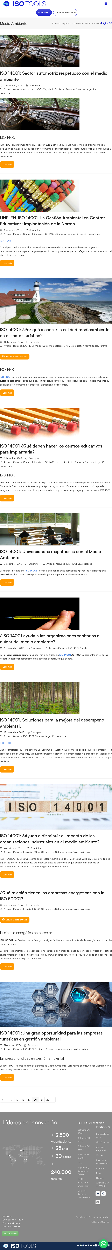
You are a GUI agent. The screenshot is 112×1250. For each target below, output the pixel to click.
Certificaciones (103, 1142)
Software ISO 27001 (84, 1156)
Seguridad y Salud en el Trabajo (83, 1170)
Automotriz (29, 89)
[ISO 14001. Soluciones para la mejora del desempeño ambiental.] (39, 697)
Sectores (70, 89)
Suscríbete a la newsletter (102, 1162)
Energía (27, 908)
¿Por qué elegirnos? (101, 1148)
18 (24, 1099)
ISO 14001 (41, 89)
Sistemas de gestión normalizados (68, 23)
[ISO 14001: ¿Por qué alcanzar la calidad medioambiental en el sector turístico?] (56, 300)
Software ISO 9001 (84, 1131)
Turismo (103, 345)
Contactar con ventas (65, 12)
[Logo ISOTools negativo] (19, 1245)
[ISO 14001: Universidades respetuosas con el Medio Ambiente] (39, 528)
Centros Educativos (33, 233)
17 (18, 1099)
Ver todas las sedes (10, 1233)
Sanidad (84, 648)
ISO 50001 (38, 908)
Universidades (85, 563)
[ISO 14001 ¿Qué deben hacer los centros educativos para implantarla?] (39, 423)
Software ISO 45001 (84, 1148)
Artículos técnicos (13, 89)
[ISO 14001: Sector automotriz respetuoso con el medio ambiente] (39, 50)
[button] (103, 1243)
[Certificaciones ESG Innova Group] (93, 1246)
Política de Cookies (100, 1222)
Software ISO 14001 (84, 1140)
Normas (100, 1178)
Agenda (100, 1168)
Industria (27, 852)
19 (30, 1099)
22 (48, 1099)
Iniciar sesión (44, 12)
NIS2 (80, 1162)
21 (42, 1099)
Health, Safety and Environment (83, 1182)
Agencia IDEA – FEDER (102, 1184)
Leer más (7, 164)
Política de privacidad (99, 1217)
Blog (98, 1173)
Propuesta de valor (102, 1135)
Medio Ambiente (93, 23)
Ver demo (100, 1155)
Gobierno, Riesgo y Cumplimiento (84, 1194)
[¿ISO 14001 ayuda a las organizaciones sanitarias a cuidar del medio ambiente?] (39, 613)
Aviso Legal (81, 1217)
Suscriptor (34, 85)
